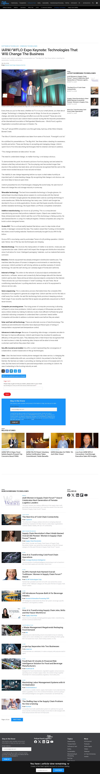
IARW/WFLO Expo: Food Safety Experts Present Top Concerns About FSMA (12, 454)
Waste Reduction (27, 625)
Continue (58, 770)
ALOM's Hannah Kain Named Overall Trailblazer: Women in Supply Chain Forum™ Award (42, 574)
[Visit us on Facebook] (68, 495)
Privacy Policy (37, 419)
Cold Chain (25, 514)
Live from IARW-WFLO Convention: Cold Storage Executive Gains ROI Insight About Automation (85, 454)
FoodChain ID (30, 668)
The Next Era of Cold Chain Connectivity (76, 88)
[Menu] (96, 3)
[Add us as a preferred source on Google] (19, 371)
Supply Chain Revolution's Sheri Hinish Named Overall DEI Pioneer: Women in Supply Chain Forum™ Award (78, 100)
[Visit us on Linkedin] (77, 495)
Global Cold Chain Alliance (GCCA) (15, 65)
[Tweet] (15, 371)
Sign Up (15, 422)
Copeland (29, 519)
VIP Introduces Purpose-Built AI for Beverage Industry (42, 594)
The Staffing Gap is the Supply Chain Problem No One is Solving (42, 702)
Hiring (24, 495)
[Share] (7, 371)
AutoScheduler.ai (31, 687)
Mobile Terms (27, 419)
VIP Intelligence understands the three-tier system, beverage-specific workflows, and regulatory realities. (43, 601)
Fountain (28, 706)
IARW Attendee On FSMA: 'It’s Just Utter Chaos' (62, 453)
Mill (27, 632)
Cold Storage (55, 449)
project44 (29, 649)
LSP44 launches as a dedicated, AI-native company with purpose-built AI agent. (43, 652)
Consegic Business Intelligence (35, 560)
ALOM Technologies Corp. (34, 579)
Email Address (15, 406)
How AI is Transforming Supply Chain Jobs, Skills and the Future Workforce (43, 611)
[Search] (92, 3)
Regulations (30, 449)
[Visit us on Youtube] (86, 495)
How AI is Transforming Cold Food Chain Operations (76, 110)
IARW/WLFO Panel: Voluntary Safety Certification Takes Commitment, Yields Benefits (37, 454)
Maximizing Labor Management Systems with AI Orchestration (43, 683)
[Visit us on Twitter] (73, 495)
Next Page (17, 719)
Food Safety (5, 449)
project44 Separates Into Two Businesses (40, 646)
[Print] (3, 371)
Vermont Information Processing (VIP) (37, 598)
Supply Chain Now (31, 615)
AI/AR (23, 552)
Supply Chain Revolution (33, 541)
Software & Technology (10, 46)
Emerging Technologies (28, 46)
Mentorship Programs (29, 531)
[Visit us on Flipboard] (81, 495)
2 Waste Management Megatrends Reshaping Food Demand (42, 628)
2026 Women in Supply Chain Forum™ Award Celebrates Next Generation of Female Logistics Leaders (78, 78)
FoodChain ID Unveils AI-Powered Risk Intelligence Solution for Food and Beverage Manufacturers (42, 663)
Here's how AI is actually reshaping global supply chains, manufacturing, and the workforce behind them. (43, 619)
